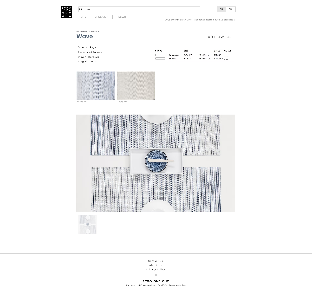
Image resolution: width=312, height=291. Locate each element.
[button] (95, 89)
